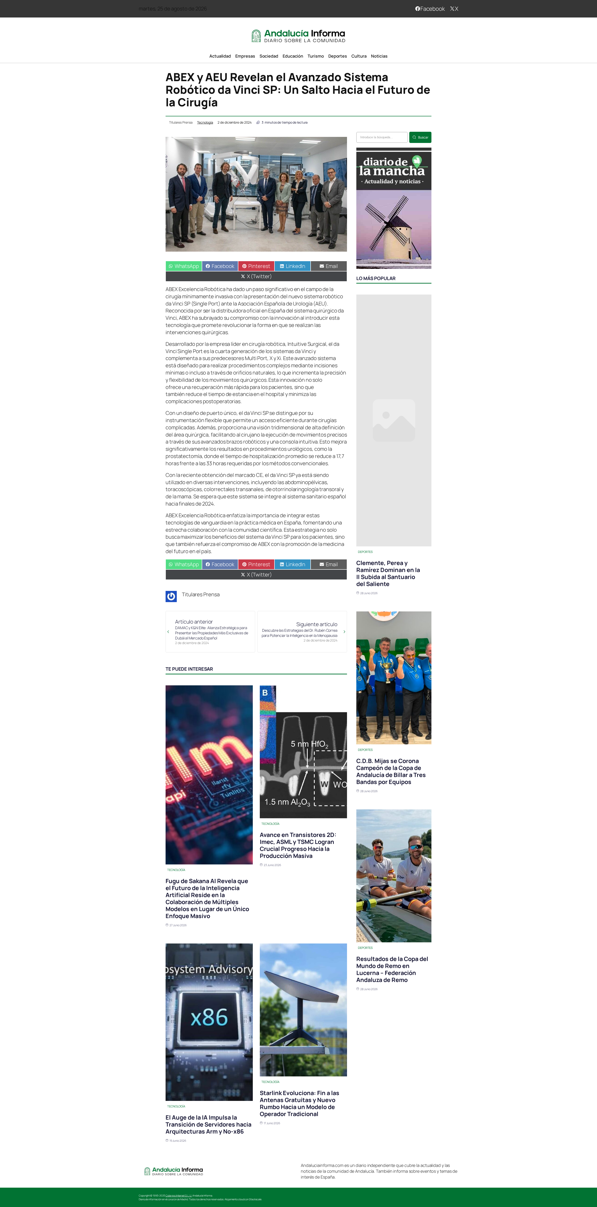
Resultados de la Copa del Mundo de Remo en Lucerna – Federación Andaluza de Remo (392, 969)
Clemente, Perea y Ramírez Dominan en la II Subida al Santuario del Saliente (388, 573)
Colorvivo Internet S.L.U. (179, 1195)
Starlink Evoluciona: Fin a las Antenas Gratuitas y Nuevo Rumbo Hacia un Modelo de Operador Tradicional (299, 1103)
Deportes (365, 552)
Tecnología (205, 122)
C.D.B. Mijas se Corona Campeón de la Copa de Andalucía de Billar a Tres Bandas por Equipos (391, 771)
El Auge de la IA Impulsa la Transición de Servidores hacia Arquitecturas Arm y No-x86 (208, 1124)
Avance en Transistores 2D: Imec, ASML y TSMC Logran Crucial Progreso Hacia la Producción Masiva (298, 845)
